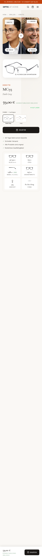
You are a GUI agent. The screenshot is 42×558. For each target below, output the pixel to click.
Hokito (21, 14)
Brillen (12, 14)
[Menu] (37, 7)
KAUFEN (22, 130)
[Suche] (28, 7)
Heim (4, 14)
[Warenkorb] (32, 7)
